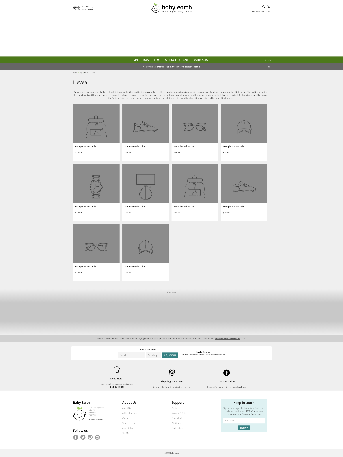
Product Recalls (178, 428)
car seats (202, 354)
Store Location (128, 423)
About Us (126, 408)
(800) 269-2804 (263, 11)
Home (135, 59)
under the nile (219, 354)
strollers (185, 354)
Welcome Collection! (251, 414)
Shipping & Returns (180, 413)
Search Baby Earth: (148, 349)
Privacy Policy (177, 418)
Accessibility (127, 428)
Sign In (268, 60)
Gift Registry (172, 59)
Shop (157, 59)
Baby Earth (174, 453)
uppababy (210, 354)
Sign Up (244, 428)
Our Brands (201, 59)
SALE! (186, 59)
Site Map (126, 433)
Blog (146, 59)
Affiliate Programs (130, 413)
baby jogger (193, 354)
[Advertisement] (171, 36)
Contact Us (127, 418)
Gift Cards (176, 423)
